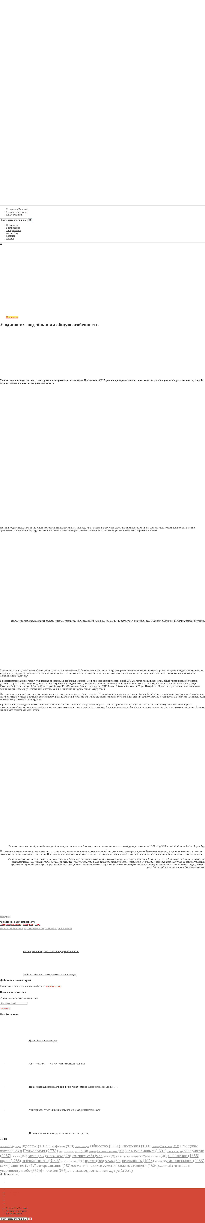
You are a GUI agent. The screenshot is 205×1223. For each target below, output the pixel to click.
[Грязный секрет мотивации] (17, 1040)
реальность (138, 1160)
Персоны (169, 1146)
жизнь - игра (58, 1156)
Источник (5, 916)
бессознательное (110, 1151)
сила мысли (107, 1165)
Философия (12, 233)
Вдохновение (13, 227)
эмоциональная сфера (106, 1170)
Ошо (156, 1146)
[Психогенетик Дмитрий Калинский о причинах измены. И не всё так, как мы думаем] (17, 1086)
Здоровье (35, 1146)
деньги (19, 1156)
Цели (92, 1151)
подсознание (72, 1161)
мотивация (156, 1156)
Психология (12, 225)
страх (163, 1166)
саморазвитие (18, 1165)
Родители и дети (73, 1151)
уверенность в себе (20, 1170)
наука (27, 928)
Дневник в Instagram (16, 1182)
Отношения (136, 1146)
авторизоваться (53, 986)
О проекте (42, 1174)
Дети (17, 1147)
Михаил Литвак (82, 1147)
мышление (17, 928)
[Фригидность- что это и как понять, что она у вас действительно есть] (17, 1110)
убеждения (178, 1166)
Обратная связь (27, 1174)
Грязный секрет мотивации (43, 1040)
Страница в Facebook (17, 1179)
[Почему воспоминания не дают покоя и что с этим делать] (17, 1133)
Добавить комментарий (14, 332)
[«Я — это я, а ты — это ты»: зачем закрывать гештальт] (17, 1063)
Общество (105, 1146)
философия (53, 1170)
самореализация (53, 1165)
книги (109, 1156)
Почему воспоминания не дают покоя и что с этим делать (58, 1133)
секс (92, 1166)
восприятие (6, 928)
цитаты (73, 1171)
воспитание (175, 1151)
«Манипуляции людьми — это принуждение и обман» (51, 951)
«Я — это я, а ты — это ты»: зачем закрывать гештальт (57, 1063)
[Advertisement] (102, 356)
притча (94, 1161)
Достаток (10, 236)
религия (161, 1161)
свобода (79, 1165)
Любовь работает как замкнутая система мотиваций (49, 974)
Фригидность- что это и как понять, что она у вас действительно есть (64, 1110)
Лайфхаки (61, 1146)
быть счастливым (145, 1151)
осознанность (37, 928)
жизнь (37, 1156)
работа (113, 1161)
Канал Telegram (14, 1184)
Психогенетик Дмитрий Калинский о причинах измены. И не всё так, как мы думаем (73, 1086)
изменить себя (87, 1156)
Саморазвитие (13, 230)
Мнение (10, 238)
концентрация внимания (131, 1156)
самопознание (65, 928)
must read (7, 1146)
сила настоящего (138, 1165)
